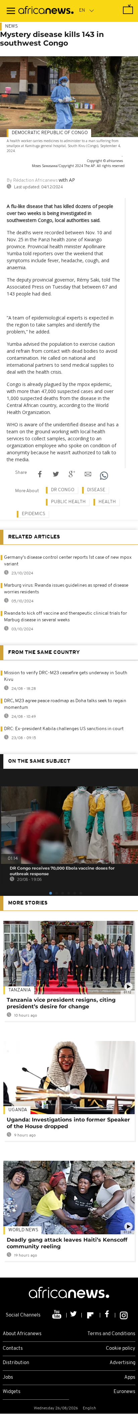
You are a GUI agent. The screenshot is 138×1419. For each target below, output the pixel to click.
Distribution (16, 1362)
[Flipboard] (91, 1315)
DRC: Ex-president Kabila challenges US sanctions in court (64, 728)
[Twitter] (74, 1315)
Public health (68, 502)
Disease (96, 490)
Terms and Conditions (111, 1333)
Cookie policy (120, 1348)
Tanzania (19, 990)
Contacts (13, 1348)
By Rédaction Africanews (32, 180)
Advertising (122, 1362)
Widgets (11, 1391)
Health (107, 502)
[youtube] (57, 1315)
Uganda (17, 1110)
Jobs (8, 1377)
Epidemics (33, 513)
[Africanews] (46, 11)
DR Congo (62, 490)
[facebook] (107, 1315)
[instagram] (123, 1315)
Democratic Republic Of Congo (50, 132)
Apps (129, 1377)
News (11, 26)
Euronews (124, 1391)
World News (23, 1230)
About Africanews (22, 1333)
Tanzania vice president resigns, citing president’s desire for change (61, 1003)
